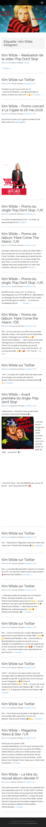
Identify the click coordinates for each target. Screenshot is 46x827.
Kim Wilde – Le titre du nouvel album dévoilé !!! (20, 776)
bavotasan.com (32, 823)
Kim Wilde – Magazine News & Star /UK (19, 732)
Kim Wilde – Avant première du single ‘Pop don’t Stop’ (20, 398)
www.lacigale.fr (20, 122)
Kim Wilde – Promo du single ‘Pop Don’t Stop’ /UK (22, 208)
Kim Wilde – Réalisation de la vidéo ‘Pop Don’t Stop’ (22, 57)
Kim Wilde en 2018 (29, 84)
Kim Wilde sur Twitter (18, 80)
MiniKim (6, 63)
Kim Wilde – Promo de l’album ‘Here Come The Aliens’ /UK (20, 237)
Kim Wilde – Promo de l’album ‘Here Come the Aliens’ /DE (20, 318)
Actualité (26, 63)
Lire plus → (7, 68)
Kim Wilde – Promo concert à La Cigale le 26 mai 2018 (23, 108)
